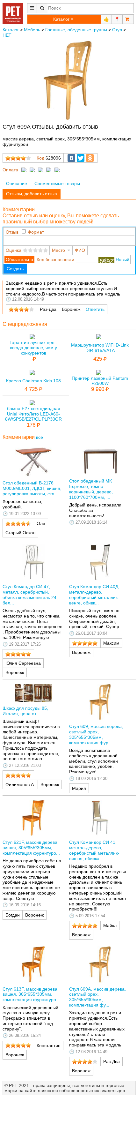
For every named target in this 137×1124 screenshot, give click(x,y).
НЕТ (7, 35)
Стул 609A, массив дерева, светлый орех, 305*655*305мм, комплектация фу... (97, 997)
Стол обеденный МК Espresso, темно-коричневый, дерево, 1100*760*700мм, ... (91, 488)
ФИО (80, 250)
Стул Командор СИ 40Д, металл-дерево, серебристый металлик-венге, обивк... (94, 594)
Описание (16, 183)
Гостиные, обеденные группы (76, 29)
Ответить (95, 309)
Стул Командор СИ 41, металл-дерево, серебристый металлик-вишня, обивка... (94, 850)
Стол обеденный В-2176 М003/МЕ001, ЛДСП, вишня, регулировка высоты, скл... (32, 488)
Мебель (32, 29)
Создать (15, 268)
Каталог (11, 29)
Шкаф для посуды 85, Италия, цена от (25, 711)
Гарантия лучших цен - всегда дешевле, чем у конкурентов (33, 348)
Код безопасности (55, 259)
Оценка (13, 250)
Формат (36, 232)
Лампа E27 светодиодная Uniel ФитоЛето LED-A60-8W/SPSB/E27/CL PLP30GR (33, 414)
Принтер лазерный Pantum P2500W (100, 381)
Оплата (10, 169)
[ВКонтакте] (71, 158)
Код (40, 158)
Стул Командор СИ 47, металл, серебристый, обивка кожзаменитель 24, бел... (30, 594)
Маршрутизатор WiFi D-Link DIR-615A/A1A (100, 347)
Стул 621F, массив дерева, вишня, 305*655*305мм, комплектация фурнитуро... (31, 848)
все (39, 437)
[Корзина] (128, 19)
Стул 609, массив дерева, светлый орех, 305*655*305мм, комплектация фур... (96, 734)
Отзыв (12, 232)
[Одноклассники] (90, 158)
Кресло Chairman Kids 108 (33, 380)
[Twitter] (80, 158)
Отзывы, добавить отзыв (31, 193)
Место (58, 250)
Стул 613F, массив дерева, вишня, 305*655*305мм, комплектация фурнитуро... (31, 994)
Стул (117, 29)
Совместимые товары (57, 183)
